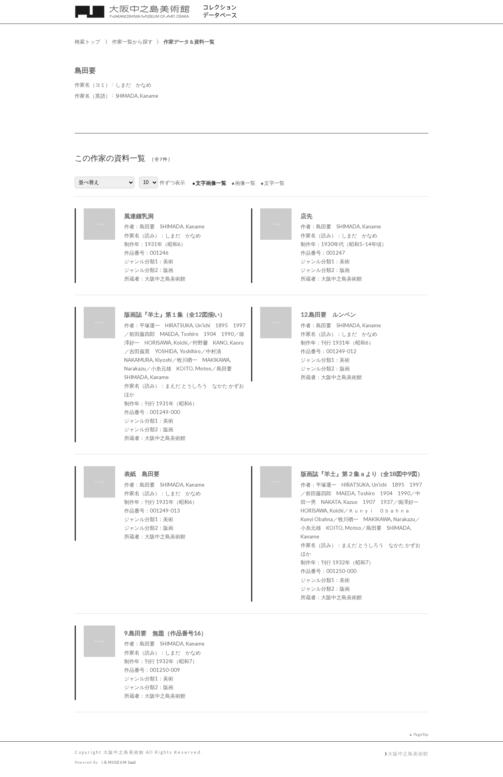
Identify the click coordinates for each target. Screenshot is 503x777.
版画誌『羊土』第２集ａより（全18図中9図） (362, 473)
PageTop (420, 734)
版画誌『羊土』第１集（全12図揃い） (175, 314)
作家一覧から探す (132, 41)
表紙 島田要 (142, 473)
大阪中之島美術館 (408, 753)
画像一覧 (245, 183)
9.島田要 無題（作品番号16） (165, 633)
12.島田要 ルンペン (328, 314)
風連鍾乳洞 (139, 215)
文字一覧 (274, 183)
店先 (306, 215)
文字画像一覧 (211, 183)
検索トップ (87, 41)
